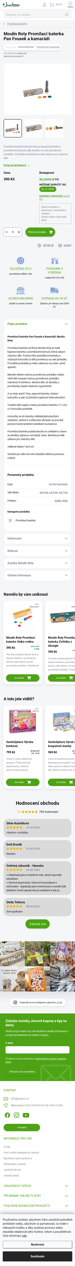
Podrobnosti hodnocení (48, 47)
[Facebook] (7, 1114)
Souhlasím (37, 1256)
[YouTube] (26, 1114)
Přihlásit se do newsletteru (22, 1071)
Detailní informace (15, 165)
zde (24, 1235)
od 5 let (53, 492)
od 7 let (63, 492)
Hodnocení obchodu (37, 803)
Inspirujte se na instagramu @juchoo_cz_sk (41, 1002)
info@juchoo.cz (20, 1098)
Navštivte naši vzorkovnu (18, 1158)
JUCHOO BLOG (12, 1169)
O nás (7, 1146)
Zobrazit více (37, 924)
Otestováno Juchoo (15, 1164)
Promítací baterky (26, 520)
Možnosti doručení (54, 197)
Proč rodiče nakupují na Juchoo (21, 1152)
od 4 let (44, 492)
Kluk (65, 500)
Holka (58, 500)
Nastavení (37, 1244)
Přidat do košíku (37, 232)
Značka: (14, 56)
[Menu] (70, 4)
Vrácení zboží (11, 1175)
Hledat (66, 14)
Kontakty (21, 1127)
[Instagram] (16, 1114)
